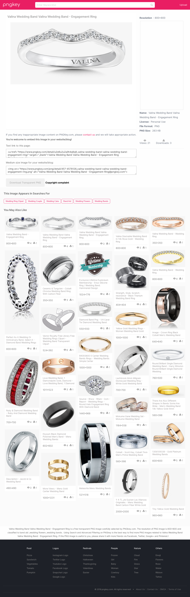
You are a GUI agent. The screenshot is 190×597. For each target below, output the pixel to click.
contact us (89, 134)
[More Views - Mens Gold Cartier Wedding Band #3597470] (58, 469)
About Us (140, 589)
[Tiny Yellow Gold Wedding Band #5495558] (168, 487)
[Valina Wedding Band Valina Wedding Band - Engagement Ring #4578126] (58, 224)
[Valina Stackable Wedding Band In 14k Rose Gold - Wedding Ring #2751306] (131, 224)
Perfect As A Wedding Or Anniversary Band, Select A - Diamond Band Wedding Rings (21, 340)
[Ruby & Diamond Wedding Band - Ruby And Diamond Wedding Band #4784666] (22, 382)
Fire (136, 559)
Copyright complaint (57, 182)
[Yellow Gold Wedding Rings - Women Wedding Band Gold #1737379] (131, 319)
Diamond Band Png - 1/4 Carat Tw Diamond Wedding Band (94, 321)
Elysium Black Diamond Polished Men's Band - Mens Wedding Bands (57, 437)
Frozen (114, 555)
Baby (113, 564)
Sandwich (31, 559)
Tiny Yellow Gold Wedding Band (168, 509)
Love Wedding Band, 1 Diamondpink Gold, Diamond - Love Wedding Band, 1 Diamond (58, 381)
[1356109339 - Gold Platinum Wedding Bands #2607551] (168, 435)
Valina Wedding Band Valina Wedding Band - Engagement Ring (57, 237)
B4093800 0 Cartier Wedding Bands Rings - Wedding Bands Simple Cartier (94, 358)
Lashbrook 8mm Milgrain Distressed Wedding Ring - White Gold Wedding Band (129, 381)
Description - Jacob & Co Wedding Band (18, 480)
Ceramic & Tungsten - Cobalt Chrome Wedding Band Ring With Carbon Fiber (57, 291)
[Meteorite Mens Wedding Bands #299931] (95, 453)
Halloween (88, 559)
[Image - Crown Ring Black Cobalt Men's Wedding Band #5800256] (168, 308)
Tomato (30, 568)
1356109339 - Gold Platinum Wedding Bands (166, 453)
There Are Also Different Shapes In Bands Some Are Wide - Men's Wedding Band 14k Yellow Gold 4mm (166, 404)
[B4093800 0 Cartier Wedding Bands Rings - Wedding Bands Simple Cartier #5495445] (95, 344)
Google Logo (59, 576)
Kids (113, 576)
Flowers (159, 559)
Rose (158, 564)
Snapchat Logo (60, 572)
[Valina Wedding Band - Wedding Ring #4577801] (168, 258)
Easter (86, 572)
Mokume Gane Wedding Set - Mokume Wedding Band (130, 417)
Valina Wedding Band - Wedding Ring (168, 235)
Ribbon (159, 572)
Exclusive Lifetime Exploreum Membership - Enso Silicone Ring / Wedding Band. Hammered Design (93, 284)
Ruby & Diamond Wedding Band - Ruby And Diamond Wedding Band (22, 413)
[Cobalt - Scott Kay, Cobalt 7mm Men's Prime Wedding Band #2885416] (131, 440)
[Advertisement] (71, 106)
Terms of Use (174, 589)
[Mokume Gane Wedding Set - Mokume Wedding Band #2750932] (131, 405)
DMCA (163, 589)
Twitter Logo (59, 559)
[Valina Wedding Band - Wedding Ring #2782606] (168, 223)
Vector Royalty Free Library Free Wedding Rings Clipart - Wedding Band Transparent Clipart (59, 340)
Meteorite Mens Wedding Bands (95, 488)
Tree (136, 572)
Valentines (88, 568)
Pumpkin (31, 572)
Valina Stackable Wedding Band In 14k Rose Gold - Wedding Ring (131, 239)
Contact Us (152, 589)
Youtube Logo (59, 564)
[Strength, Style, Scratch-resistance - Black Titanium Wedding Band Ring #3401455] (131, 272)
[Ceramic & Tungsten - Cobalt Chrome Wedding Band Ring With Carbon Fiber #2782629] (58, 270)
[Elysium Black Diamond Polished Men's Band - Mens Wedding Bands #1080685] (58, 414)
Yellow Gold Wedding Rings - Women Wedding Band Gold (130, 329)
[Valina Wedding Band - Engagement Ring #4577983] (22, 224)
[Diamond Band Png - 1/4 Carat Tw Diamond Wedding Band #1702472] (95, 309)
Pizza (29, 555)
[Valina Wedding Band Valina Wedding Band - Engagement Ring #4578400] (95, 222)
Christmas (88, 555)
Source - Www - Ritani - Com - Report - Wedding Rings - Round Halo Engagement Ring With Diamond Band (94, 403)
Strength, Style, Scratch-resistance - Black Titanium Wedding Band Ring (129, 296)
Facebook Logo (60, 568)
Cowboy (115, 572)
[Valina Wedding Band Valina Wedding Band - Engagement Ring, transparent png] (71, 53)
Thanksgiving (89, 564)
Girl (112, 559)
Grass (137, 564)
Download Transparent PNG (25, 182)
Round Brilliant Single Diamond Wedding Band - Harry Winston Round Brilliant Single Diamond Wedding (167, 367)
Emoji (158, 555)
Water (158, 568)
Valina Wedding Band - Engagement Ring (17, 235)
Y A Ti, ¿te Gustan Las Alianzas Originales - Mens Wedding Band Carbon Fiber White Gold (131, 502)
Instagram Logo (60, 555)
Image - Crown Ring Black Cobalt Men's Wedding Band (166, 333)
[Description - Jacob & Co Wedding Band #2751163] (22, 452)
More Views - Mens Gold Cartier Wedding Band (55, 490)
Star (136, 568)
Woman (114, 568)
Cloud (137, 555)
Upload (183, 4)
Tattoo (159, 576)
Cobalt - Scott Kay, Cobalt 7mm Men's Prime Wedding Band (132, 453)
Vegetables (32, 564)
